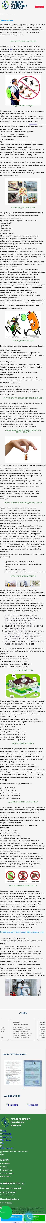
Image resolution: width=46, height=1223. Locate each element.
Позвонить (15, 1217)
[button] (21, 1088)
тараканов (33, 124)
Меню (40, 7)
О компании (5, 1164)
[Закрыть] (37, 1212)
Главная (2, 14)
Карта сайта (5, 1176)
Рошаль (9, 1203)
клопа (10, 49)
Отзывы (3, 1167)
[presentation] (4, 1029)
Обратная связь (6, 1173)
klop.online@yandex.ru (9, 1199)
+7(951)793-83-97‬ (8, 1192)
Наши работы (6, 1170)
